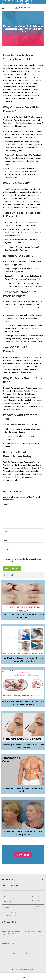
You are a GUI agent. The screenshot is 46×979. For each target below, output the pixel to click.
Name (5, 531)
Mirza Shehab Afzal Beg (12, 477)
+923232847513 (24, 3)
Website (6, 550)
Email (5, 540)
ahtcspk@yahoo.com (14, 953)
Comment (7, 504)
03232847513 (11, 915)
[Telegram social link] (3, 3)
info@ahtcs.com (29, 953)
